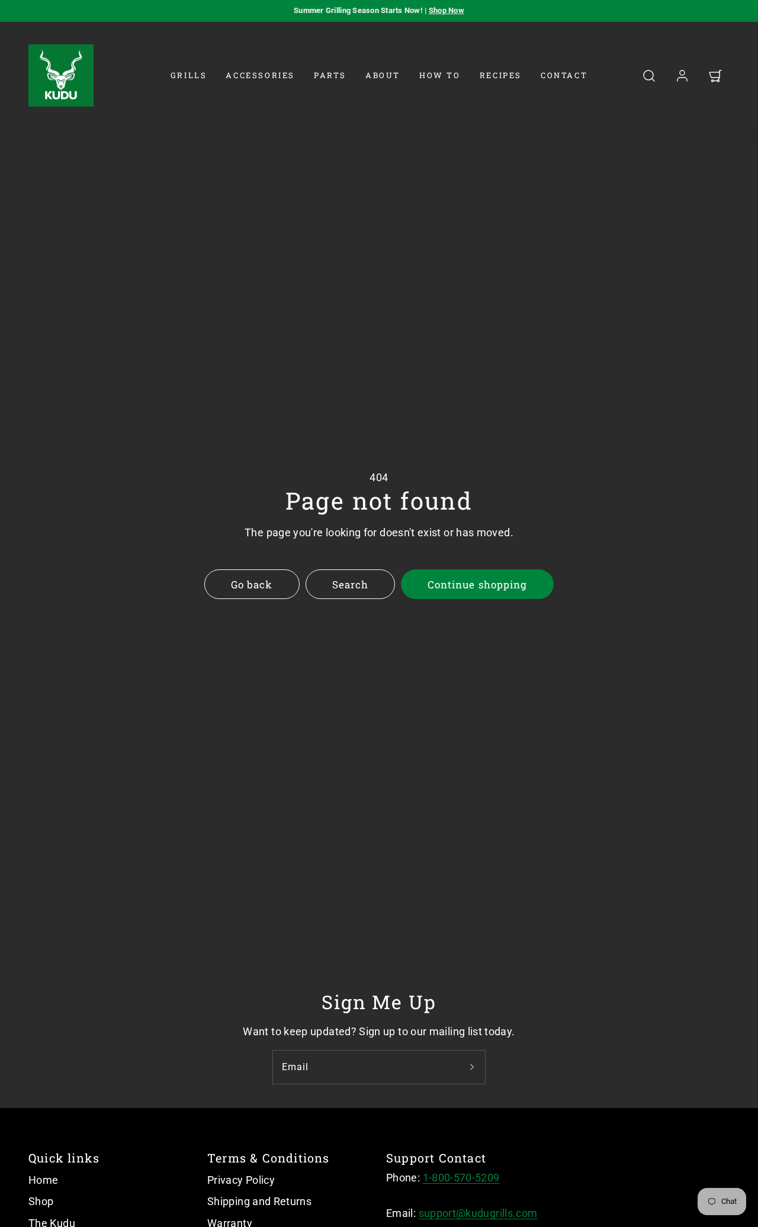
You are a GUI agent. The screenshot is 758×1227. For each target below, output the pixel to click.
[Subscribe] (472, 1067)
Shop (40, 1201)
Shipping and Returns (259, 1201)
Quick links (63, 1157)
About (382, 75)
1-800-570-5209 (461, 1177)
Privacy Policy (241, 1180)
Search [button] (350, 584)
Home (43, 1180)
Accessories (260, 75)
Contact (564, 75)
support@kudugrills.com (478, 1213)
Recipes (501, 75)
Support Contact (436, 1157)
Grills (189, 75)
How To (440, 75)
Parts (330, 75)
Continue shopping (477, 584)
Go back (251, 584)
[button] (649, 76)
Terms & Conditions (268, 1157)
